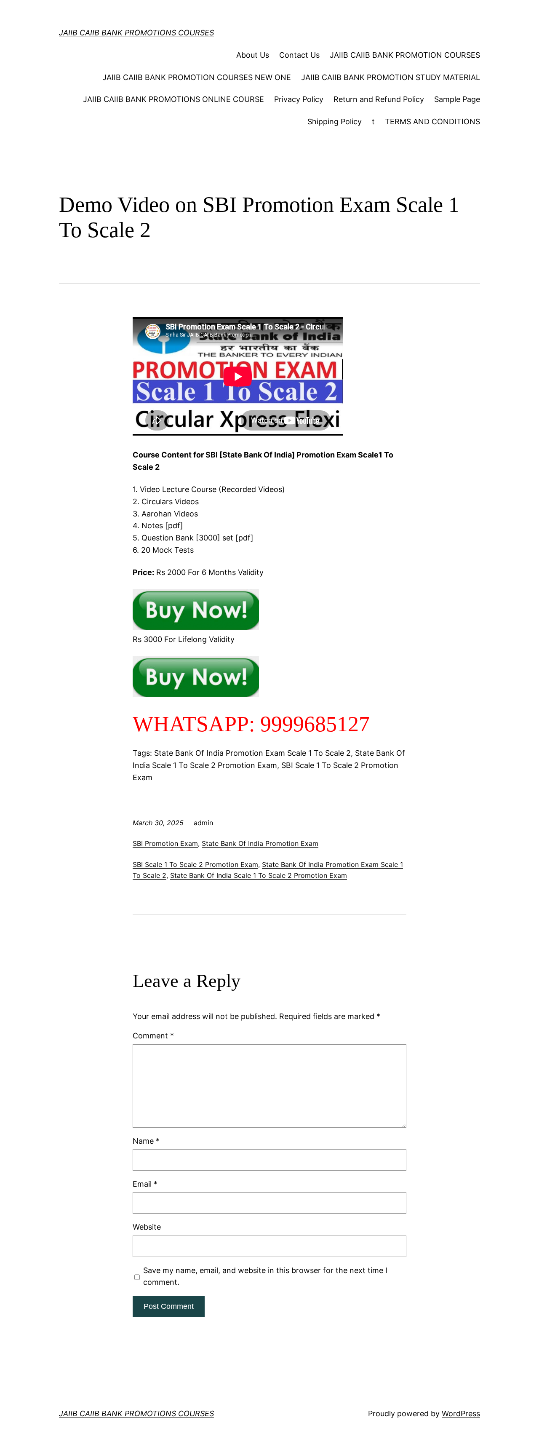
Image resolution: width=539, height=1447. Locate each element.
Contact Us (299, 55)
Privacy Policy (298, 99)
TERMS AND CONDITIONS (432, 121)
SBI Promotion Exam (165, 843)
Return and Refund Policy (379, 99)
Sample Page (457, 99)
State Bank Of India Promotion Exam (260, 843)
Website (147, 1226)
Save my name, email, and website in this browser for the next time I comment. (265, 1276)
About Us (252, 55)
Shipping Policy (334, 121)
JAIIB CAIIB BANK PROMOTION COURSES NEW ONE (196, 77)
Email (145, 1184)
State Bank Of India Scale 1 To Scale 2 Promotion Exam (258, 875)
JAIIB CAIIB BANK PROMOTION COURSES (405, 55)
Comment (153, 1035)
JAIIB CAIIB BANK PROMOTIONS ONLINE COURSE (173, 99)
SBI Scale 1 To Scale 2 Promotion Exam (195, 864)
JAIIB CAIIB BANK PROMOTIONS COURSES (136, 32)
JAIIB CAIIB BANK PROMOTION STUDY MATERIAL (390, 77)
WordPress (461, 1413)
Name (146, 1141)
